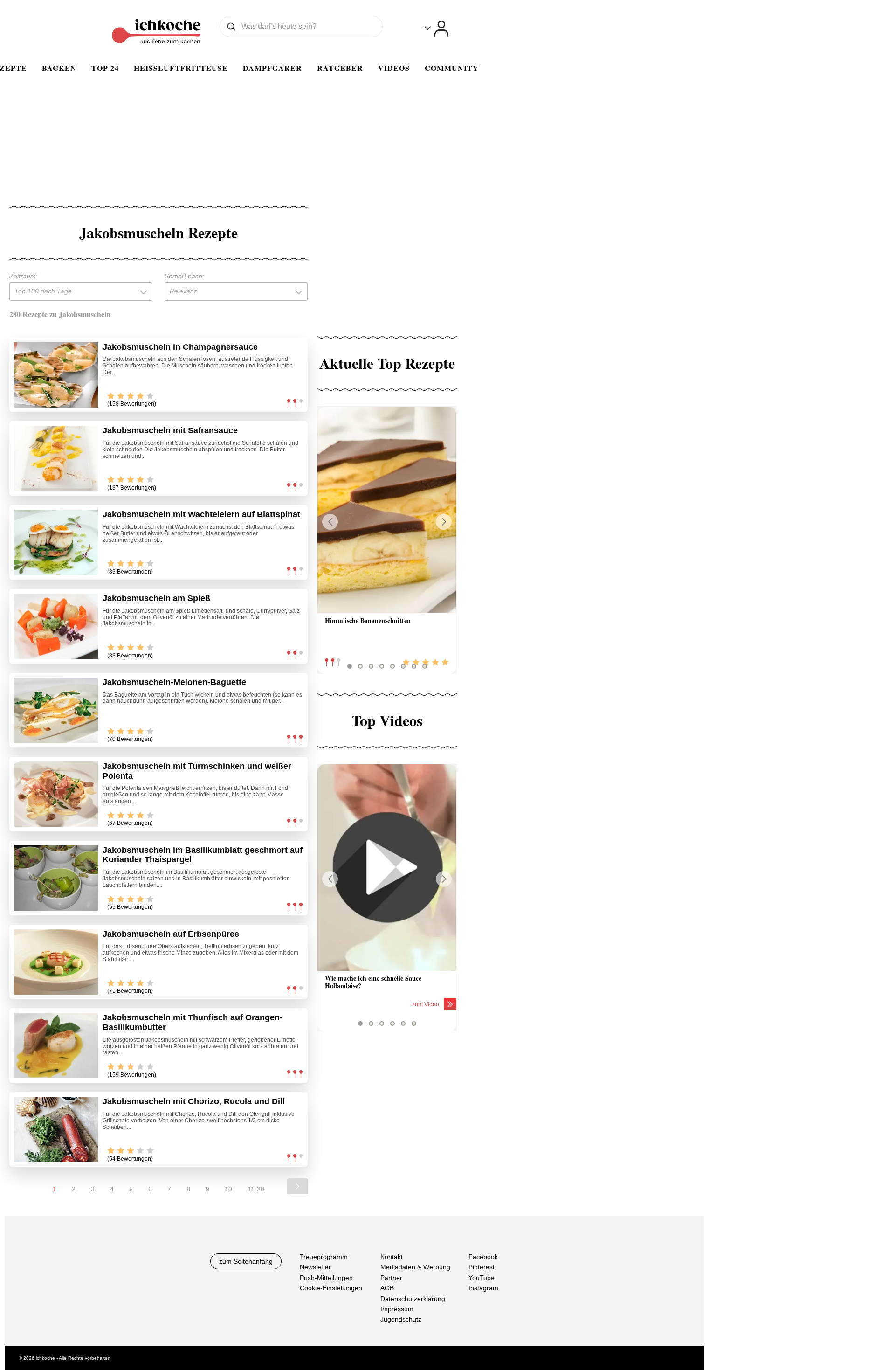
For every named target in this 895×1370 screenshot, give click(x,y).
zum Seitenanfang (246, 1261)
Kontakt (391, 1256)
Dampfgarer (272, 67)
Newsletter (315, 1267)
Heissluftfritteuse (181, 67)
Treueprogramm (324, 1256)
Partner (391, 1277)
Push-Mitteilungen (326, 1277)
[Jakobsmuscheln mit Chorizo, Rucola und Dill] (56, 1129)
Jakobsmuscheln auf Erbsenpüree (171, 934)
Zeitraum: (23, 276)
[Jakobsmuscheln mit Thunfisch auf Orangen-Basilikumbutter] (56, 1045)
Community (452, 67)
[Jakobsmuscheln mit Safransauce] (56, 458)
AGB (387, 1288)
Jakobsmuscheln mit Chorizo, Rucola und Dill (194, 1101)
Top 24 (105, 67)
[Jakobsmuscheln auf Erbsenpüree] (56, 962)
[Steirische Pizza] (386, 510)
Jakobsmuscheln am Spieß (156, 598)
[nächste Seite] (297, 1186)
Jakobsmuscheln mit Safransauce (170, 430)
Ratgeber (340, 67)
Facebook (483, 1256)
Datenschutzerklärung (412, 1298)
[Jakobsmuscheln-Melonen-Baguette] (56, 710)
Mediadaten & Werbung (415, 1267)
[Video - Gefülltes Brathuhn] (386, 867)
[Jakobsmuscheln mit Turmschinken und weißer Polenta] (56, 794)
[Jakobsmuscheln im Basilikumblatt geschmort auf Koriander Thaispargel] (56, 878)
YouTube (481, 1277)
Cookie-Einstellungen (331, 1288)
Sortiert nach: (184, 276)
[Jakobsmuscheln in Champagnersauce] (56, 375)
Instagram (483, 1288)
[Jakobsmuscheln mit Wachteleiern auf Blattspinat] (56, 542)
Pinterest (481, 1267)
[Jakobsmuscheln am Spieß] (56, 626)
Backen (59, 67)
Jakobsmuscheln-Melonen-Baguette (174, 682)
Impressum (396, 1309)
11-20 (256, 1189)
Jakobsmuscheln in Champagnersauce (180, 347)
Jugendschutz (400, 1319)
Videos (394, 67)
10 (228, 1189)
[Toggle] (436, 29)
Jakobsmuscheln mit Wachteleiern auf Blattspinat (201, 514)
